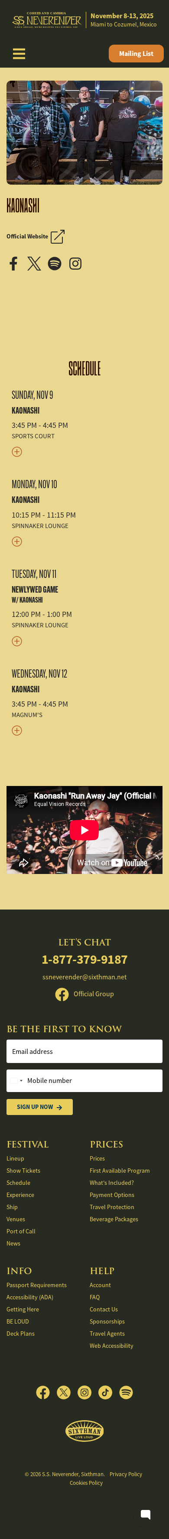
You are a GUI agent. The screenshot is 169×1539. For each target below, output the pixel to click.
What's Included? (112, 1183)
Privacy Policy (126, 1474)
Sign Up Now (35, 1107)
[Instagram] (78, 263)
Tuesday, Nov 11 (34, 574)
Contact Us (104, 1309)
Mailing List (136, 53)
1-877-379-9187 (85, 959)
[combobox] (16, 1081)
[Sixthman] (84, 1431)
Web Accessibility (111, 1346)
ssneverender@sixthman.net (84, 977)
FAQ (95, 1297)
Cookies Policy (86, 1483)
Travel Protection (112, 1207)
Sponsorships (107, 1321)
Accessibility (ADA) (29, 1297)
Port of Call (21, 1231)
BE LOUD (17, 1321)
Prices (97, 1158)
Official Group (93, 994)
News (13, 1243)
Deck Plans (20, 1333)
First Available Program (120, 1170)
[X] (37, 263)
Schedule (84, 369)
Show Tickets (23, 1170)
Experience (20, 1195)
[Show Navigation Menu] (19, 54)
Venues (15, 1219)
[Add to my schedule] (84, 451)
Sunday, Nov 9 (32, 395)
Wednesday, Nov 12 (39, 674)
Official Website (28, 236)
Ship (12, 1207)
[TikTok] (108, 1392)
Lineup (15, 1158)
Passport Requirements (36, 1285)
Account (100, 1285)
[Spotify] (57, 263)
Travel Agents (107, 1333)
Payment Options (112, 1195)
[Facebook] (16, 263)
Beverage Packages (114, 1219)
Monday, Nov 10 (34, 484)
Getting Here (22, 1309)
